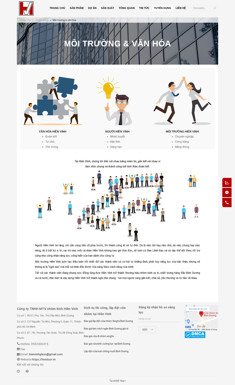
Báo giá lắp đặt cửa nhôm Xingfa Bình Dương (108, 321)
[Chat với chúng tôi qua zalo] (227, 182)
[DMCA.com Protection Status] (195, 334)
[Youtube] (18, 371)
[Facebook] (227, 192)
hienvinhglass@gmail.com (46, 354)
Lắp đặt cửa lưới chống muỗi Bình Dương (106, 351)
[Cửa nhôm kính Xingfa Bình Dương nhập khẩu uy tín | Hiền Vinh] (26, 8)
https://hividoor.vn (43, 359)
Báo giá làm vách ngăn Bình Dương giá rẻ (106, 328)
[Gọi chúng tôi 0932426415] (227, 202)
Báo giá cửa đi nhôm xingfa (99, 336)
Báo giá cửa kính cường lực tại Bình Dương (107, 343)
